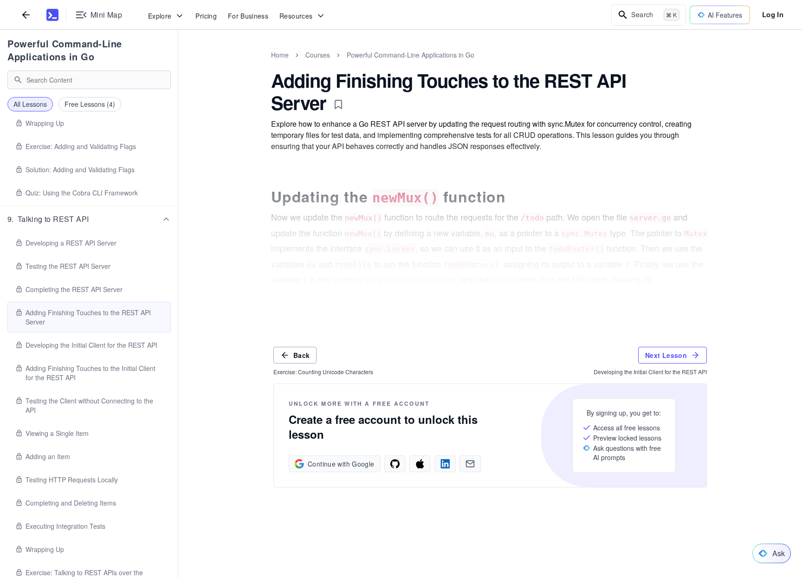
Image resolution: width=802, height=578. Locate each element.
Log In (772, 14)
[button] (89, 219)
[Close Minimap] (178, 65)
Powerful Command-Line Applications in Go (64, 50)
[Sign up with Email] (470, 463)
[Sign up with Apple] (420, 463)
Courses (317, 54)
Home (280, 54)
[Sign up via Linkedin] (445, 463)
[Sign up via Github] (395, 463)
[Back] (26, 15)
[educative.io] (52, 15)
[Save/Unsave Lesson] (338, 104)
